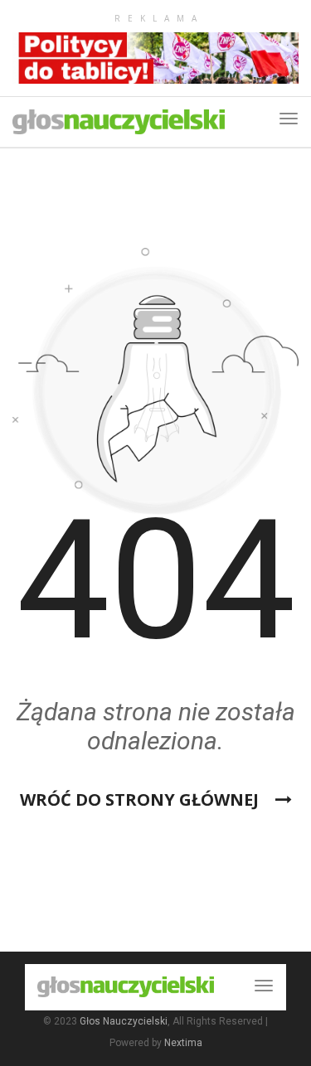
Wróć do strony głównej (141, 799)
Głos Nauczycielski (124, 1021)
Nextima (183, 1043)
